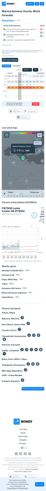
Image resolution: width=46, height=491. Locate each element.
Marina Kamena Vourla (22, 146)
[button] (37, 215)
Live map (23, 429)
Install (35, 104)
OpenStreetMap (32, 189)
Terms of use (27, 471)
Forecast (6, 66)
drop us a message (31, 469)
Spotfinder (23, 436)
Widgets (23, 440)
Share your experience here (33, 388)
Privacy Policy (18, 471)
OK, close (39, 484)
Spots (23, 433)
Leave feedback (11, 60)
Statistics (16, 66)
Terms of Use (23, 488)
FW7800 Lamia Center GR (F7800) (13, 210)
